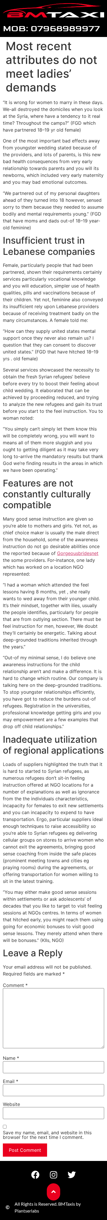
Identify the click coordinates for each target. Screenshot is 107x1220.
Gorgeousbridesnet (77, 553)
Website (11, 1104)
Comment (15, 985)
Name (11, 1058)
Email (10, 1081)
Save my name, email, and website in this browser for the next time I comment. (47, 1134)
